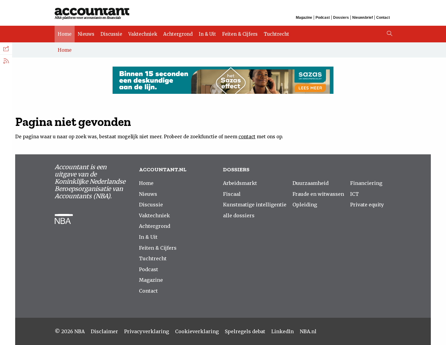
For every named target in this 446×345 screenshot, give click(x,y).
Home (65, 34)
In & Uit (207, 34)
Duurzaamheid (310, 183)
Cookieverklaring (197, 331)
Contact (383, 17)
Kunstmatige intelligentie (254, 205)
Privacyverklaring (146, 331)
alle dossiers (239, 215)
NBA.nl (308, 331)
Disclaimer (104, 331)
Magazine (304, 17)
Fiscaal (232, 194)
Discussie (111, 34)
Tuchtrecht (276, 34)
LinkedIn (282, 331)
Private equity (367, 205)
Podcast (323, 17)
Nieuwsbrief (362, 17)
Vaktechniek (142, 34)
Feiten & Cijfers (240, 34)
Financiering (366, 183)
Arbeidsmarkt (240, 183)
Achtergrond (178, 34)
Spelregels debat (245, 331)
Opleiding (304, 205)
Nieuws (86, 34)
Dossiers (341, 17)
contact (246, 137)
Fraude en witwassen (318, 194)
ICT (354, 194)
